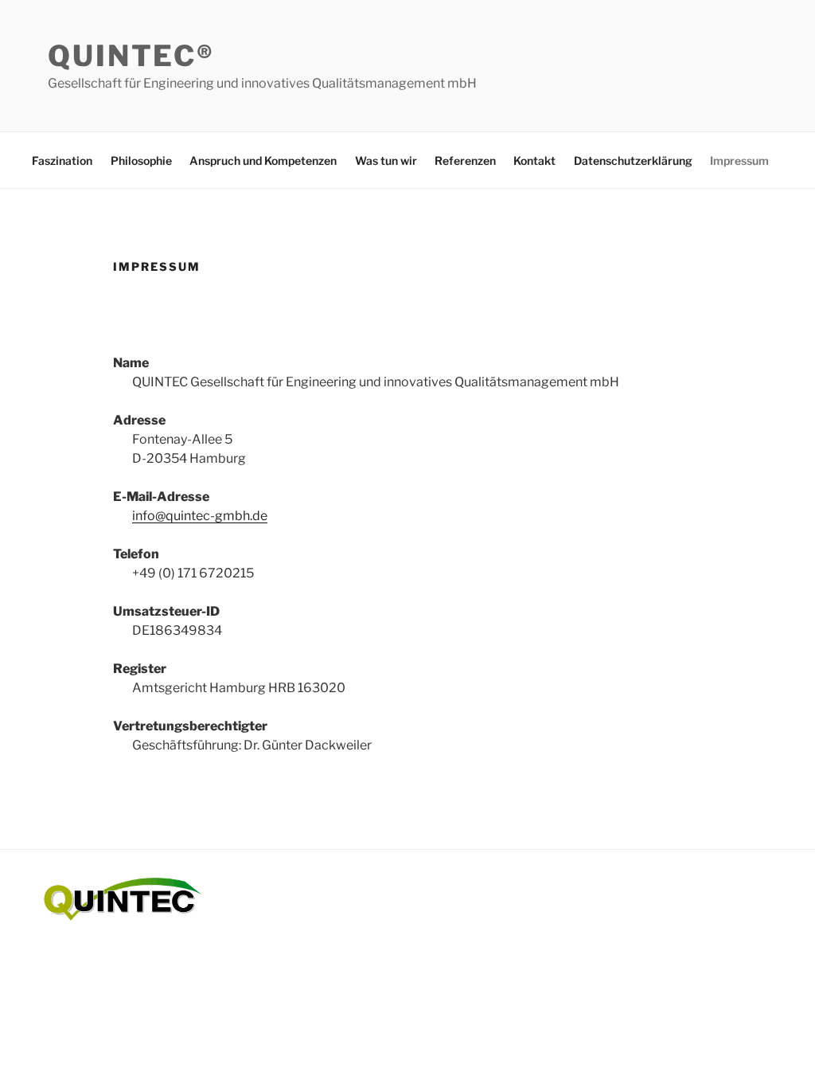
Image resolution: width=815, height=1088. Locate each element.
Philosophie (141, 160)
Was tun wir (386, 160)
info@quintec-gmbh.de (199, 515)
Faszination (62, 160)
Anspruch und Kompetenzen (263, 160)
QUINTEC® (131, 55)
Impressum (739, 160)
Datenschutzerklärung (633, 160)
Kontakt (534, 160)
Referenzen (465, 160)
